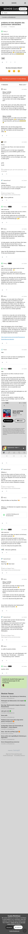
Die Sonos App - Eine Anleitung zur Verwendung (13, 696)
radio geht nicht (5, 711)
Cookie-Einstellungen (8, 755)
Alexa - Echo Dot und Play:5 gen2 (9, 731)
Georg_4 (5, 31)
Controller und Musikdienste (8, 17)
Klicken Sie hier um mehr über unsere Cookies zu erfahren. (16, 923)
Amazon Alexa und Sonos (7, 733)
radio (3, 58)
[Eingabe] (2, 12)
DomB (4, 142)
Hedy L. (5, 89)
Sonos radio (4, 715)
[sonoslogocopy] (14, 3)
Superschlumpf (6, 180)
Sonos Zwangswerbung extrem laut (10, 742)
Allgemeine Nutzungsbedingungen (14, 754)
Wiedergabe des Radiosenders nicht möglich (12, 700)
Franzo (5, 349)
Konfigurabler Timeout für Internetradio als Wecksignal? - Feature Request (12, 726)
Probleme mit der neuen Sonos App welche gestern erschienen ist (12, 720)
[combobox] (14, 12)
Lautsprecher (4, 702)
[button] (2, 9)
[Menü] (2, 3)
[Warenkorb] (25, 3)
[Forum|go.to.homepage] (10, 9)
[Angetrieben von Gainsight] (14, 751)
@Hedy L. (5, 155)
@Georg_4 (3, 183)
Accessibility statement (19, 755)
